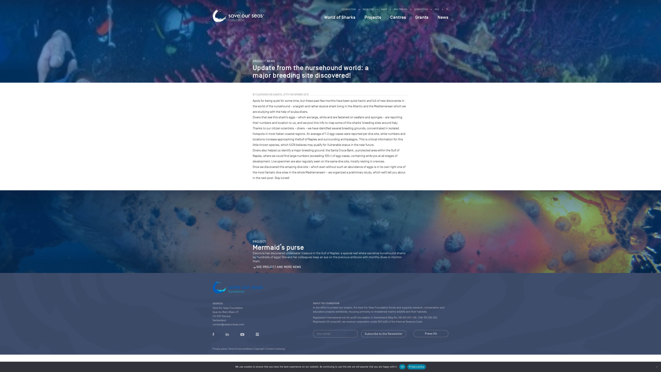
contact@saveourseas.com (228, 324)
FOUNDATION (349, 9)
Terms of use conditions (240, 349)
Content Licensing (275, 349)
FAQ (437, 9)
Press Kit (431, 333)
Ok (402, 366)
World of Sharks (339, 17)
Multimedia (401, 9)
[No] (656, 367)
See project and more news (278, 267)
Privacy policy (416, 366)
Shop (384, 9)
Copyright (259, 349)
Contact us (421, 9)
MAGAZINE (368, 9)
